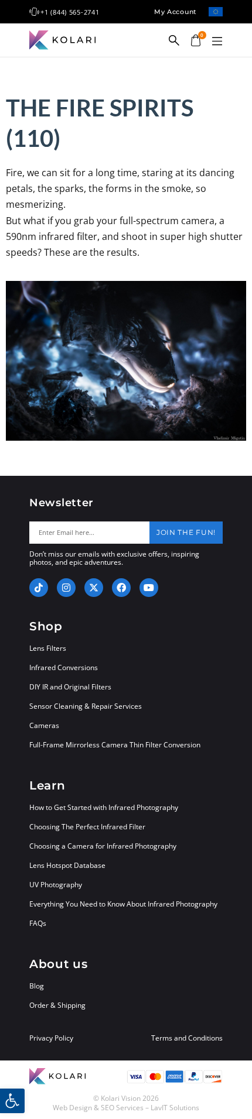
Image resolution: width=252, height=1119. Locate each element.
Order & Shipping (57, 1005)
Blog (36, 986)
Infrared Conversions (63, 667)
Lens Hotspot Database (67, 865)
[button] (217, 41)
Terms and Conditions (187, 1038)
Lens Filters (47, 648)
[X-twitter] (93, 587)
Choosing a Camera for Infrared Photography (102, 846)
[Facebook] (121, 587)
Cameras (44, 725)
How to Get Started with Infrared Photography (103, 807)
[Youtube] (148, 587)
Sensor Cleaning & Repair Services (85, 706)
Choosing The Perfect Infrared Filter (87, 827)
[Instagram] (66, 587)
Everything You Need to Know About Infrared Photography (123, 904)
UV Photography (55, 885)
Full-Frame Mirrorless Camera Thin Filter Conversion (114, 745)
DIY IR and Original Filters (70, 687)
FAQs (37, 923)
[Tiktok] (38, 587)
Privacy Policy (51, 1038)
